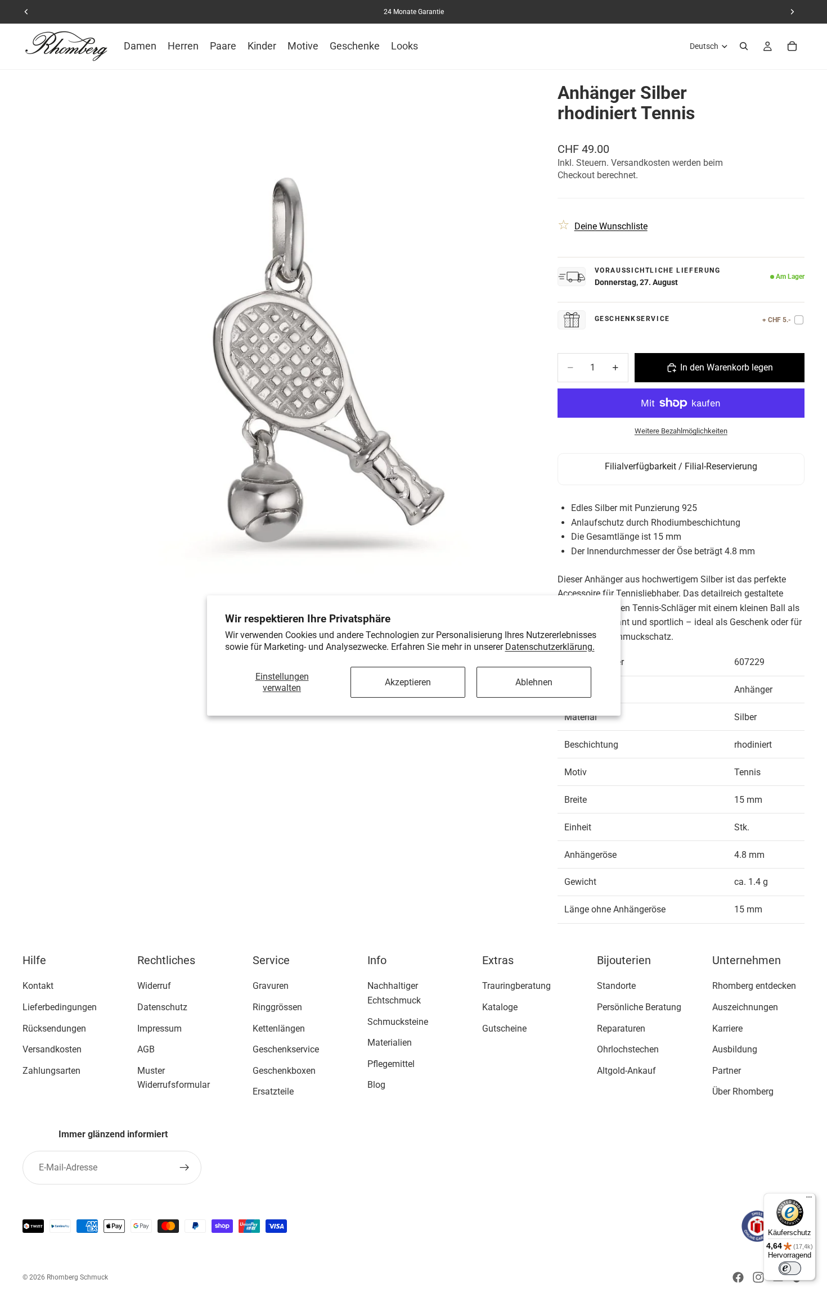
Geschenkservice (286, 1049)
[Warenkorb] (792, 46)
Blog (376, 1085)
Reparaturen (621, 1028)
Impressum (159, 1028)
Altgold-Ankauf (626, 1070)
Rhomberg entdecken (754, 986)
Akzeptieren (408, 682)
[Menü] (809, 1199)
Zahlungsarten (51, 1070)
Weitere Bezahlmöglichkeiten (681, 431)
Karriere (727, 1028)
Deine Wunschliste (611, 226)
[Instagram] (758, 1277)
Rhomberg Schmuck (77, 1277)
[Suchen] (743, 46)
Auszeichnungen (745, 1007)
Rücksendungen (54, 1028)
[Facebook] (738, 1277)
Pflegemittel (391, 1064)
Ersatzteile (273, 1092)
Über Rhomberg (743, 1092)
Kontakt (38, 986)
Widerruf (154, 986)
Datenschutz (162, 1007)
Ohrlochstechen (628, 1049)
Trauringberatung (516, 986)
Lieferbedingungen (60, 1007)
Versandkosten (52, 1049)
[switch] (790, 1268)
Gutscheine (504, 1028)
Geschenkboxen (284, 1070)
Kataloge (500, 1007)
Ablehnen (533, 682)
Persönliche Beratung (639, 1007)
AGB (146, 1049)
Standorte (616, 986)
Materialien (389, 1042)
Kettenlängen (279, 1028)
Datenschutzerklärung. (550, 646)
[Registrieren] (184, 1167)
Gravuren (271, 986)
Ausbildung (734, 1049)
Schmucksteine (397, 1021)
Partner (726, 1070)
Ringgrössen (277, 1007)
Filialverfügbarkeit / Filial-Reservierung (681, 466)
